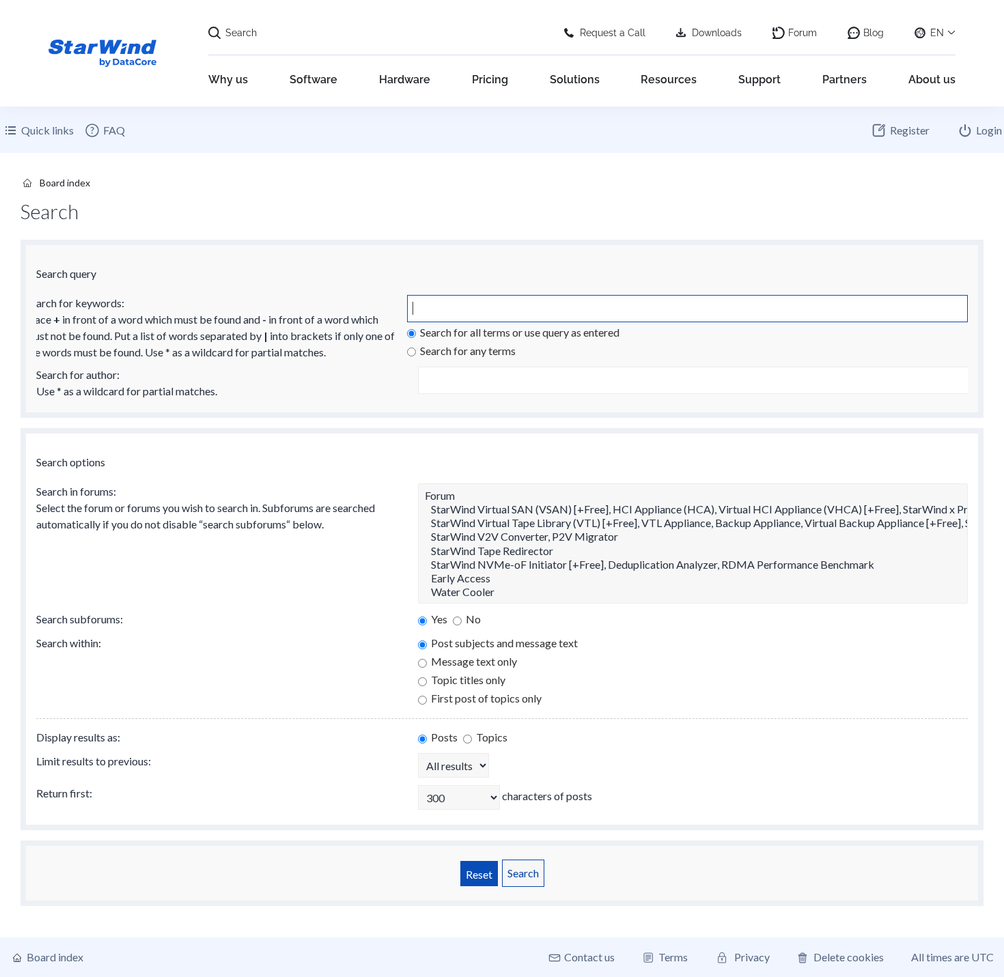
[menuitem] (104, 130)
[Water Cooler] (692, 592)
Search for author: (78, 374)
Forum (802, 32)
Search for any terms (467, 350)
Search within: (68, 642)
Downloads (717, 32)
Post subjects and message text (503, 642)
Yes (438, 618)
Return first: (64, 793)
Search (241, 32)
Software (313, 79)
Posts (443, 737)
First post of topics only (485, 698)
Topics (490, 737)
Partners (844, 79)
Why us (228, 79)
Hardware (404, 79)
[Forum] (692, 495)
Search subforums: (79, 618)
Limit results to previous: (93, 760)
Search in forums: (76, 491)
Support (759, 79)
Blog (873, 32)
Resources (669, 79)
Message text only (473, 661)
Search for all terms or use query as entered (518, 332)
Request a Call (612, 32)
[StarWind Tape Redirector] (692, 551)
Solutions (575, 79)
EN (937, 32)
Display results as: (78, 737)
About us (932, 79)
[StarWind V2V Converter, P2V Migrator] (692, 536)
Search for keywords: (74, 302)
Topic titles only (467, 679)
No (472, 618)
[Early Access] (692, 578)
